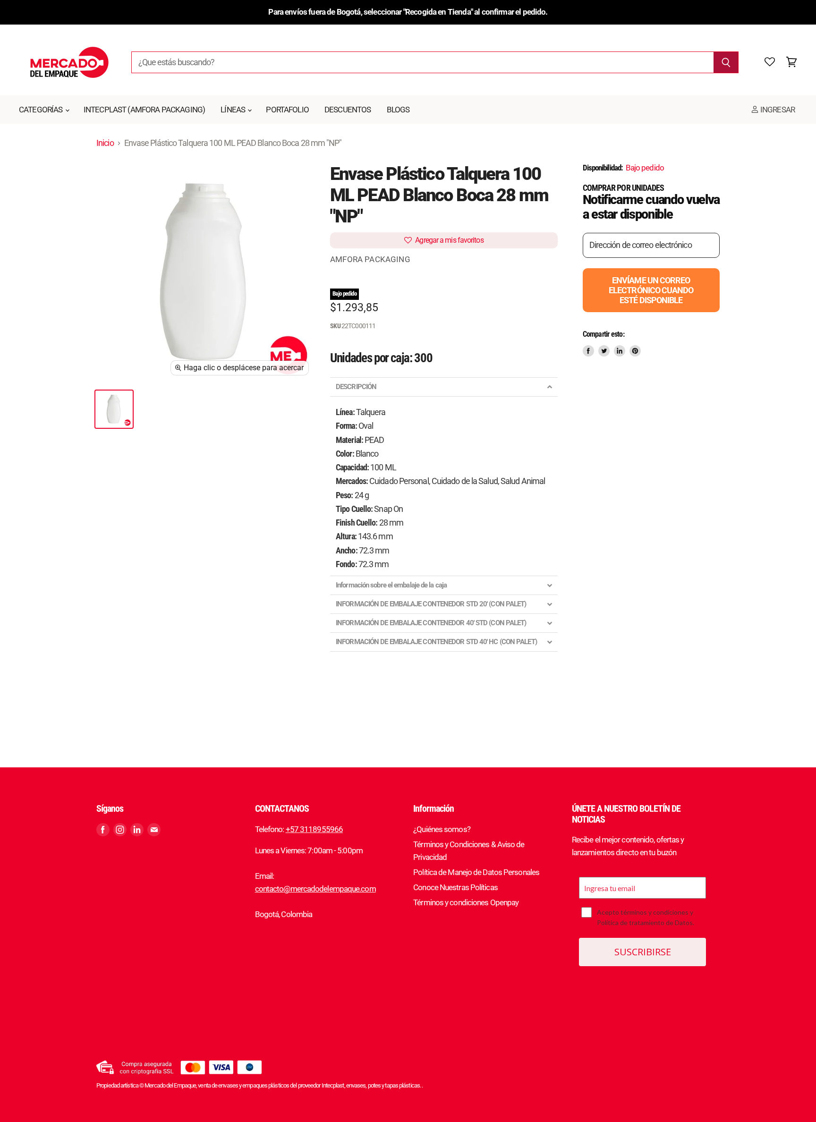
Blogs (398, 109)
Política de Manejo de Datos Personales (476, 872)
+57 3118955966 (314, 829)
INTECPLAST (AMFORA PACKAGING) (144, 109)
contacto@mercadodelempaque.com (315, 888)
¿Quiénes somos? (441, 829)
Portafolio (287, 109)
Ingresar (777, 109)
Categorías (41, 109)
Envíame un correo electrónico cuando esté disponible (651, 290)
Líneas (233, 109)
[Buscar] (726, 62)
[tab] (444, 387)
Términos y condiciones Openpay (465, 902)
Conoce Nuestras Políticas (455, 887)
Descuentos (347, 109)
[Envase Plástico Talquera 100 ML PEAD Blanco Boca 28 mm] (114, 409)
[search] (422, 62)
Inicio (105, 143)
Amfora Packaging (370, 259)
